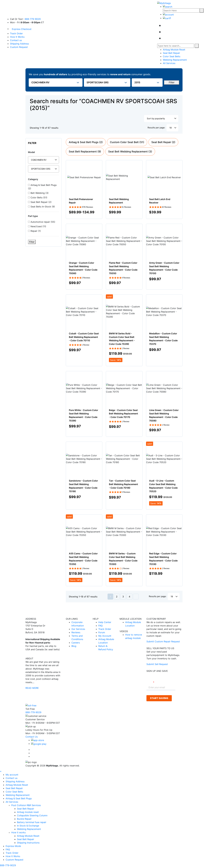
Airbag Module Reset (174, 49)
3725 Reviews (87, 207)
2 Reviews (86, 278)
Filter (171, 82)
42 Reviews (166, 207)
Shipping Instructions (28, 842)
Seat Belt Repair (171, 53)
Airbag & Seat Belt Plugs (19, 798)
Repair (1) (35, 231)
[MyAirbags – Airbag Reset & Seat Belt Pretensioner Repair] (164, 2)
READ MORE (32, 688)
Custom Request (19, 47)
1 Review (85, 345)
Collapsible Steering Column (32, 815)
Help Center (104, 622)
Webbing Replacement (175, 59)
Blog (73, 646)
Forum (101, 632)
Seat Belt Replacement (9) (85, 151)
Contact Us (31, 736)
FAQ (100, 625)
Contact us (16, 40)
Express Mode (13, 846)
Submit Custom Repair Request (163, 641)
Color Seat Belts (171, 56)
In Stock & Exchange (28, 825)
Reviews (75, 632)
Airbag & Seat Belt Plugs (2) (42, 187)
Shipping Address (19, 43)
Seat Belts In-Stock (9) (42, 206)
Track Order (16, 33)
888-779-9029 (33, 19)
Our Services (78, 629)
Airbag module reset (28, 812)
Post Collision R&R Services (26, 805)
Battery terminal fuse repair (31, 822)
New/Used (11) (38, 226)
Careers (75, 642)
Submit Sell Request (157, 664)
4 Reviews (126, 278)
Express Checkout (21, 29)
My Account (104, 635)
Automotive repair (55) (42, 221)
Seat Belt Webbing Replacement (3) (130, 151)
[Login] (168, 14)
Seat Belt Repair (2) (41, 202)
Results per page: (156, 127)
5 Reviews (126, 492)
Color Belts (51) (38, 197)
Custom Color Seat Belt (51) (127, 142)
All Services (169, 63)
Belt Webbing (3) (39, 193)
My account (12, 774)
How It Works (17, 36)
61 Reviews (126, 207)
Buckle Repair (24, 818)
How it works (18, 832)
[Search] (202, 10)
